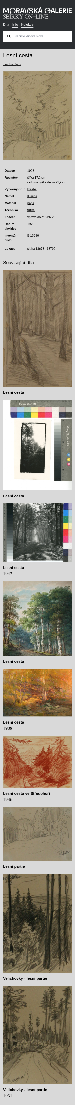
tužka (31, 210)
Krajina (32, 196)
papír (30, 203)
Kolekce (27, 24)
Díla (6, 24)
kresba (32, 189)
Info (15, 24)
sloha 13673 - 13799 (41, 248)
